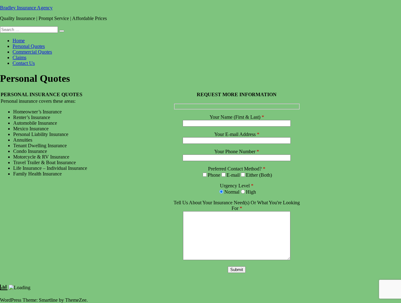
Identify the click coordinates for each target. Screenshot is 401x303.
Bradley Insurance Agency (26, 7)
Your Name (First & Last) (237, 117)
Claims (19, 57)
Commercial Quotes (32, 52)
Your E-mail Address (236, 134)
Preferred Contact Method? (236, 168)
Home (19, 40)
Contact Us (24, 63)
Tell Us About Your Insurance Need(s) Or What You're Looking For (237, 205)
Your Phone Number (236, 151)
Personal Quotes (29, 46)
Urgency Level (236, 185)
